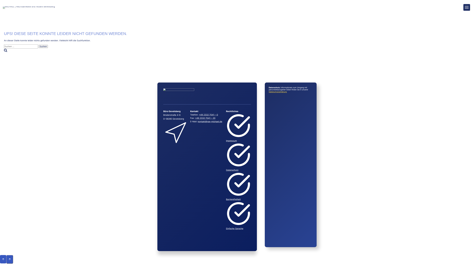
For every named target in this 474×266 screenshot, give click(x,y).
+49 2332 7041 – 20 (205, 118)
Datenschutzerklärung (278, 92)
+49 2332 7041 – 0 (208, 115)
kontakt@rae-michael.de (210, 121)
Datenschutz (232, 170)
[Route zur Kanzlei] (175, 145)
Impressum (231, 141)
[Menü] (466, 7)
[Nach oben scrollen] (3, 259)
